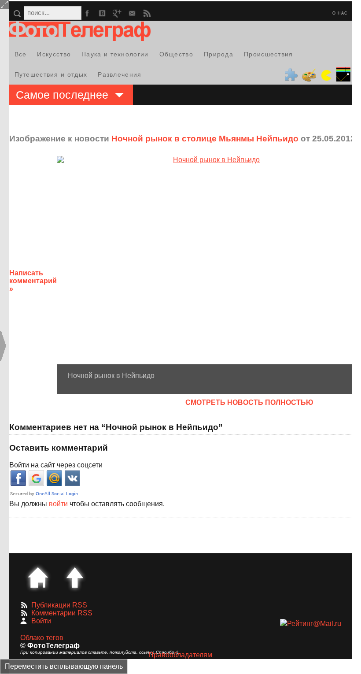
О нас (340, 13)
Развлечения (119, 74)
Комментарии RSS (61, 613)
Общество (176, 54)
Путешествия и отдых (51, 74)
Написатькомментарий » (33, 281)
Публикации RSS (59, 605)
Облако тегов (41, 637)
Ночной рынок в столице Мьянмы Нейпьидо (204, 138)
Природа (218, 54)
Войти (41, 621)
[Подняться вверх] (74, 577)
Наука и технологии (114, 54)
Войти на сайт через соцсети (56, 465)
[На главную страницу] (37, 577)
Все (21, 54)
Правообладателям (180, 655)
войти (58, 503)
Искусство (54, 54)
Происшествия (268, 54)
